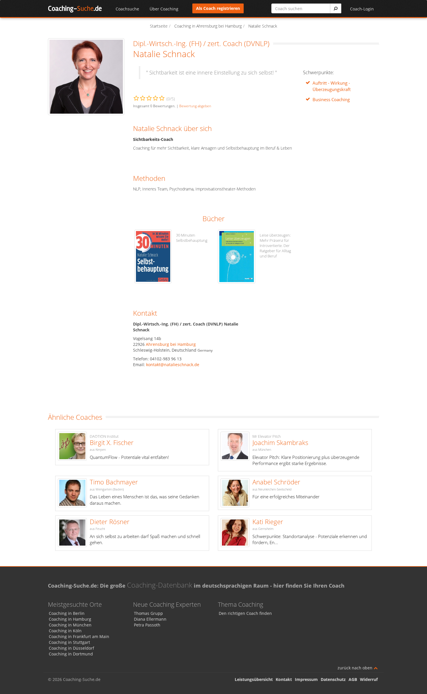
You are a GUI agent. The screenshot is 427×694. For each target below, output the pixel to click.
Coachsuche (127, 9)
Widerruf (369, 679)
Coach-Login (362, 9)
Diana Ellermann (150, 619)
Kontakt (284, 679)
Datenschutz (333, 679)
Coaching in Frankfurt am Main (79, 636)
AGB (353, 679)
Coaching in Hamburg (70, 619)
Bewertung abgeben (195, 105)
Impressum (306, 679)
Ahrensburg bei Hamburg (171, 344)
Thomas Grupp (148, 613)
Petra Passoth (147, 625)
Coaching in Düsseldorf (71, 648)
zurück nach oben (356, 668)
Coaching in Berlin (67, 613)
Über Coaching (164, 9)
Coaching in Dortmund (71, 654)
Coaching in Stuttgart (69, 642)
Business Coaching (331, 100)
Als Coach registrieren (218, 8)
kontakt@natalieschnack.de (172, 364)
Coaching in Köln (65, 630)
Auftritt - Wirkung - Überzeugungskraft (332, 86)
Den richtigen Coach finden (245, 613)
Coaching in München (70, 625)
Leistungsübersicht (254, 679)
